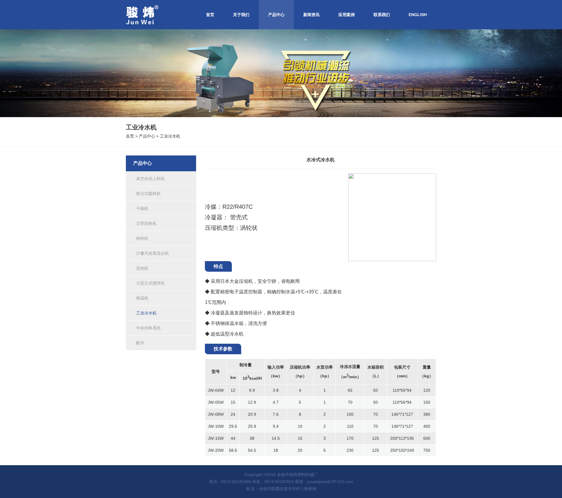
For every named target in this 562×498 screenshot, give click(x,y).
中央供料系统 (148, 328)
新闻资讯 (311, 14)
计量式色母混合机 (152, 253)
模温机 (142, 298)
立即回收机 (146, 223)
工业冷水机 (170, 136)
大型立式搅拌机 (150, 283)
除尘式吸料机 (148, 193)
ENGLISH (418, 14)
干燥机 (142, 208)
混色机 (142, 268)
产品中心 (276, 14)
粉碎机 (142, 238)
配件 (140, 342)
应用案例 (346, 14)
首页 (210, 14)
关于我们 (241, 14)
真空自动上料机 (150, 178)
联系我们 (381, 14)
